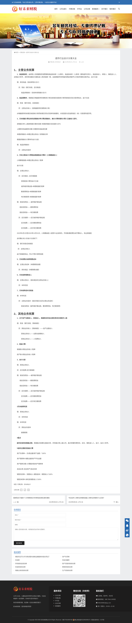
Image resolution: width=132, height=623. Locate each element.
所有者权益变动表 (21, 563)
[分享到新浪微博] (28, 490)
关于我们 (104, 9)
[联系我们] (127, 525)
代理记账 (72, 9)
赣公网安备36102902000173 (82, 619)
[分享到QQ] (21, 490)
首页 (55, 9)
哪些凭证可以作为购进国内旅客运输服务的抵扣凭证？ (32, 556)
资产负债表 (65, 556)
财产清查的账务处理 (68, 563)
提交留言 (19, 543)
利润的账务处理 (20, 567)
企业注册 (58, 595)
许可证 (79, 9)
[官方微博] (127, 530)
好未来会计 (58, 62)
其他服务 (95, 9)
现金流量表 (65, 560)
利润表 (17, 560)
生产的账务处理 (67, 570)
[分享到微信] (25, 490)
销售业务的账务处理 (21, 570)
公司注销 (87, 9)
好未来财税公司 (45, 619)
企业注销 (58, 603)
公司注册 (63, 9)
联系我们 (113, 9)
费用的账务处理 (67, 567)
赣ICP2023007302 (67, 619)
